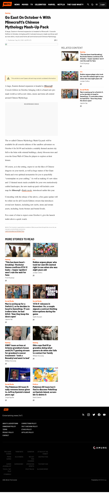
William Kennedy (10, 361)
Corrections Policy (29, 423)
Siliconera (19, 457)
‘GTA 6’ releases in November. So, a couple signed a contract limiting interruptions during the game (45, 308)
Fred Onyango (9, 278)
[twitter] (94, 414)
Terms (5, 429)
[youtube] (104, 414)
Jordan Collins (37, 273)
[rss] (83, 414)
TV (31, 4)
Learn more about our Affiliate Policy (14, 231)
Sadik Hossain (37, 317)
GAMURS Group (102, 480)
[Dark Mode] (92, 4)
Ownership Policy (9, 426)
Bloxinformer (42, 469)
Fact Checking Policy (30, 426)
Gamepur (30, 452)
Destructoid (43, 457)
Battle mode (27, 190)
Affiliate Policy (28, 432)
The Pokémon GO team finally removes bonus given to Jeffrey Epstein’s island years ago (17, 391)
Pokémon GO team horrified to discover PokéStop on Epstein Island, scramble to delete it (45, 391)
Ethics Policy (27, 429)
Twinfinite (19, 452)
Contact (6, 435)
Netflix (61, 4)
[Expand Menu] (97, 4)
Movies (25, 4)
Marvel (51, 4)
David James (37, 397)
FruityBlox (29, 469)
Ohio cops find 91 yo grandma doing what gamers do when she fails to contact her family (45, 349)
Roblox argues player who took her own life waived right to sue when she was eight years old (45, 266)
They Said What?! (75, 4)
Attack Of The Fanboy (43, 453)
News (17, 4)
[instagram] (88, 414)
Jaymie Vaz (8, 319)
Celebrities (40, 4)
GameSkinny (18, 464)
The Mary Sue (43, 464)
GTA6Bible (7, 474)
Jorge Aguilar (9, 397)
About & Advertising (10, 423)
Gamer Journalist (7, 465)
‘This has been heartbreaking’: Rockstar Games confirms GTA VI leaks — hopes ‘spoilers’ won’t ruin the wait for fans (16, 268)
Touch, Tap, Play (7, 470)
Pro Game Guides (7, 453)
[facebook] (99, 414)
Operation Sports (30, 465)
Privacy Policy (8, 432)
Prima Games (8, 458)
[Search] (88, 4)
